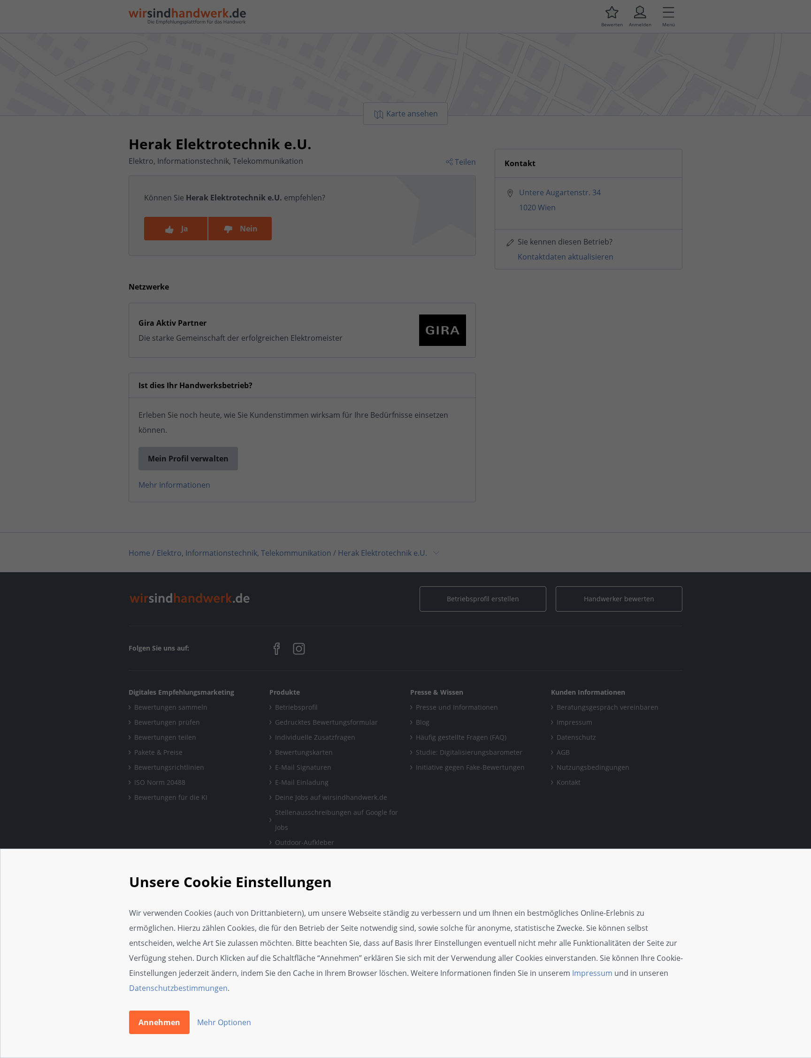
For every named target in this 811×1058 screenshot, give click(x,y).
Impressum (592, 973)
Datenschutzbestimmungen (178, 988)
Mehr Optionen (224, 1022)
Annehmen (159, 1022)
